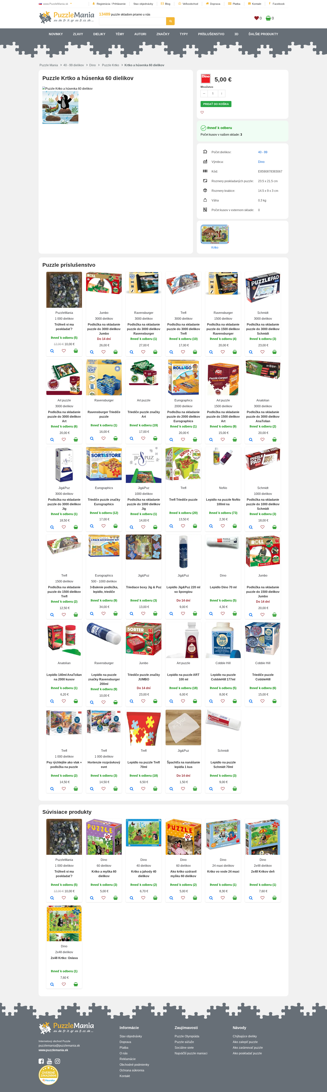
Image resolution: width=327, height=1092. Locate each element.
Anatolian (262, 400)
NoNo (223, 488)
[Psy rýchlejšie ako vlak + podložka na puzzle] (52, 789)
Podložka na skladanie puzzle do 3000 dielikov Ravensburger (143, 329)
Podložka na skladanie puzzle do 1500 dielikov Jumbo (263, 592)
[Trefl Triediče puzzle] (171, 526)
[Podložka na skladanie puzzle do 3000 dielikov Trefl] (171, 352)
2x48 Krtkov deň (263, 871)
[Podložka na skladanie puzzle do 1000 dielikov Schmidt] (251, 527)
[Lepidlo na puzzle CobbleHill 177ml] (211, 701)
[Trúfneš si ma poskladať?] (52, 351)
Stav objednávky (143, 3)
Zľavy (78, 34)
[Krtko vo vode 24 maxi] (211, 898)
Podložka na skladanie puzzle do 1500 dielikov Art (223, 416)
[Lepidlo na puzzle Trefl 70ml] (131, 789)
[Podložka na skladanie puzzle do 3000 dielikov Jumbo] (92, 352)
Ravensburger (143, 312)
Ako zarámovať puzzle (248, 1047)
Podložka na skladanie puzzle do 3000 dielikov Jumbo (104, 329)
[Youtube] (49, 1062)
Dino (92, 65)
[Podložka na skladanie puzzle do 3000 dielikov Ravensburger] (131, 352)
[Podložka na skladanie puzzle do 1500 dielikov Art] (211, 440)
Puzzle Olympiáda (187, 1036)
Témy (120, 34)
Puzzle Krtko (110, 65)
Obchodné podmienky (134, 1064)
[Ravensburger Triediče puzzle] (92, 438)
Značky (163, 34)
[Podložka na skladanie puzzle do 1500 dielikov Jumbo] (251, 615)
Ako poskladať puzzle (247, 1053)
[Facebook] (41, 1062)
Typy (184, 34)
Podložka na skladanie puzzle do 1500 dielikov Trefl (64, 592)
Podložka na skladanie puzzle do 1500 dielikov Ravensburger (223, 329)
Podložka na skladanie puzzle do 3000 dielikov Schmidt (263, 329)
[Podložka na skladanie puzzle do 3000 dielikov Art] (52, 440)
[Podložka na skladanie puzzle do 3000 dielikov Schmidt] (251, 352)
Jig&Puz (64, 488)
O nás (124, 1053)
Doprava (215, 3)
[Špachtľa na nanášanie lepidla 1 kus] (171, 789)
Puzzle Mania (49, 65)
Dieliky (99, 34)
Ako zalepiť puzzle (245, 1042)
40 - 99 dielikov (73, 65)
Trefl (183, 312)
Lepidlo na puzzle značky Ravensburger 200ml (104, 679)
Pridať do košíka (216, 104)
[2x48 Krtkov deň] (251, 898)
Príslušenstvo (211, 34)
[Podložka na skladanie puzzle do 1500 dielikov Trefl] (52, 615)
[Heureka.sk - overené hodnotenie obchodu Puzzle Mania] (48, 1084)
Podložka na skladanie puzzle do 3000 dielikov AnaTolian (263, 416)
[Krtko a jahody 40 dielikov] (131, 898)
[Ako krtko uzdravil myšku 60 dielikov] (171, 898)
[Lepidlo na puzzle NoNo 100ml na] (211, 526)
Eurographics (183, 400)
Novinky (56, 34)
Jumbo (103, 312)
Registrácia (103, 3)
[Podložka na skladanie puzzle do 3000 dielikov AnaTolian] (251, 440)
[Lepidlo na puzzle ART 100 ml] (171, 701)
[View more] (104, 293)
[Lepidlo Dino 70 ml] (211, 614)
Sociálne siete (184, 1047)
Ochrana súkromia (132, 1070)
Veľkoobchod (190, 3)
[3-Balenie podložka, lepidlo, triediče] (92, 614)
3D (236, 34)
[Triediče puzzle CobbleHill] (251, 701)
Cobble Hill (223, 663)
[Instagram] (57, 1062)
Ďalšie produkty (263, 34)
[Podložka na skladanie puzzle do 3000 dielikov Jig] (52, 527)
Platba (236, 3)
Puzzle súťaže (184, 1042)
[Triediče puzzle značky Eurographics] (92, 526)
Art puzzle (64, 400)
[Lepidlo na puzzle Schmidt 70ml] (211, 789)
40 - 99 (262, 152)
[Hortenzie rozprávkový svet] (92, 789)
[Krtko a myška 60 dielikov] (92, 898)
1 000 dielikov (64, 318)
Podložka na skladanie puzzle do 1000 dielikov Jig (143, 504)
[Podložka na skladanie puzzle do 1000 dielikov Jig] (131, 527)
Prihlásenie (119, 3)
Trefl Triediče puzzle (183, 499)
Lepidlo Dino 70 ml (223, 587)
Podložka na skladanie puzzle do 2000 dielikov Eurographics (183, 416)
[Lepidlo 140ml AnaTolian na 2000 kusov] (52, 701)
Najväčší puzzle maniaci (191, 1053)
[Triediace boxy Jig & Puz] (131, 614)
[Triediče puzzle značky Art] (131, 438)
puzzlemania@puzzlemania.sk (59, 1045)
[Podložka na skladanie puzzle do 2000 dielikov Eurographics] (171, 440)
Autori (140, 34)
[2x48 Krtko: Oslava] (52, 984)
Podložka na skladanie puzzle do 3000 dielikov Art (64, 416)
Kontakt (256, 3)
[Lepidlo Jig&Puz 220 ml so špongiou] (171, 614)
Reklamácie (128, 1059)
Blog (167, 3)
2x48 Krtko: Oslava (64, 958)
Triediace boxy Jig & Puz (143, 587)
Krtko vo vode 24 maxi (223, 871)
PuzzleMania (64, 312)
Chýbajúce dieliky (245, 1036)
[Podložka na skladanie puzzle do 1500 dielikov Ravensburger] (211, 352)
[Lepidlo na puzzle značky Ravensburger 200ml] (92, 702)
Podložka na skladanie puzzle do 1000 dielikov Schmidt (263, 504)
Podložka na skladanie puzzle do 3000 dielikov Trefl (183, 329)
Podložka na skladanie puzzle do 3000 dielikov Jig (64, 504)
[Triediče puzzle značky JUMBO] (131, 701)
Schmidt (262, 312)
